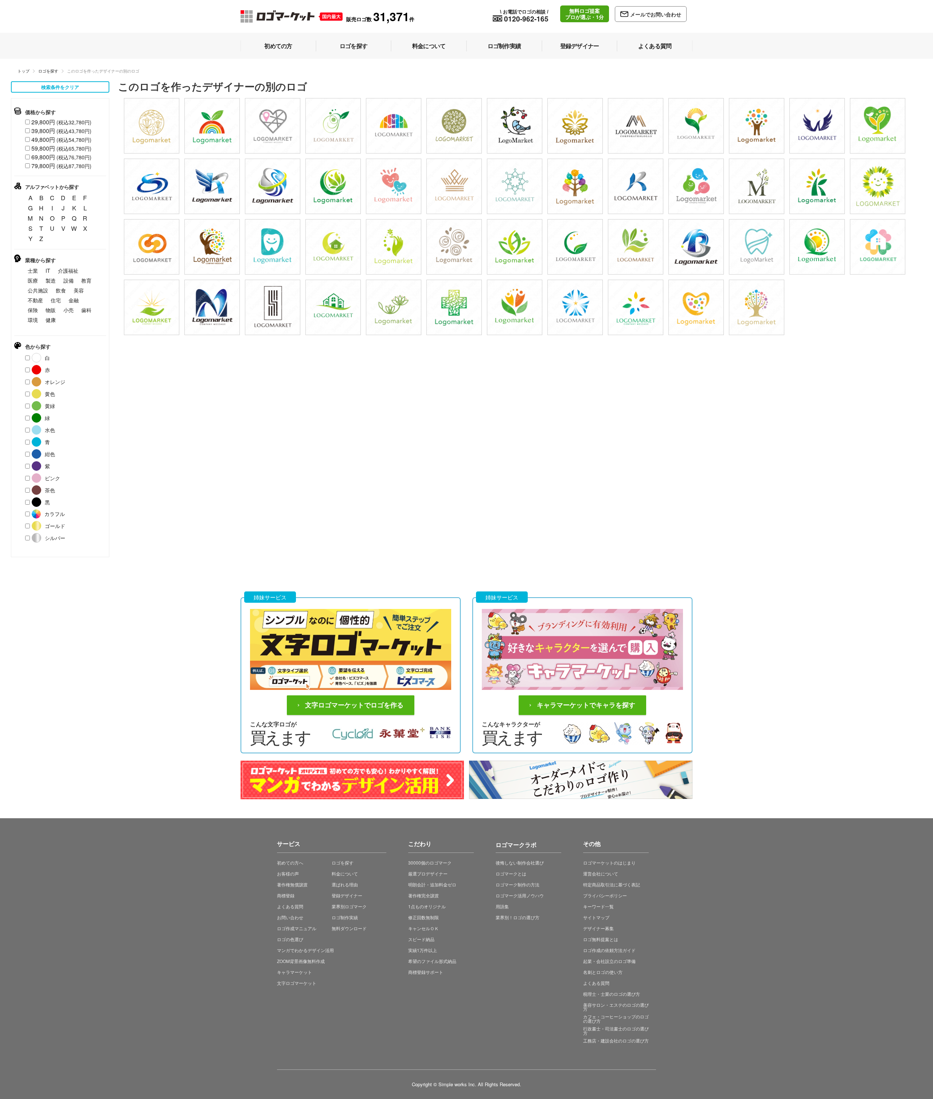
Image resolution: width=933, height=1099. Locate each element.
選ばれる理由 (345, 884)
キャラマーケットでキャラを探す (586, 705)
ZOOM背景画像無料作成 (301, 961)
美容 (79, 290)
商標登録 (285, 895)
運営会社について (600, 873)
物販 (51, 310)
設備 (68, 280)
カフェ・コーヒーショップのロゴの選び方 (616, 1018)
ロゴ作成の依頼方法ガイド (609, 950)
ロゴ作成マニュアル (296, 928)
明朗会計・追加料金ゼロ (432, 884)
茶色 (50, 490)
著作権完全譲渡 (423, 895)
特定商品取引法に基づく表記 (611, 884)
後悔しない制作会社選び (520, 862)
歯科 (86, 310)
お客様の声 (288, 873)
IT (48, 270)
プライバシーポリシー (605, 895)
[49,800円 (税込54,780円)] (514, 125)
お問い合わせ (290, 917)
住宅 (56, 300)
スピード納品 (421, 939)
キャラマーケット (294, 972)
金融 (74, 300)
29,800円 (61, 122)
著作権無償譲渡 (292, 884)
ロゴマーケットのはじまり (609, 862)
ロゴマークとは (511, 873)
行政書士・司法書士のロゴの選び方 (616, 1030)
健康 (51, 319)
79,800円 (61, 166)
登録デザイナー (347, 895)
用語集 (502, 906)
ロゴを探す (48, 71)
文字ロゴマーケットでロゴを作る (354, 705)
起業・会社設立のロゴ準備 (609, 961)
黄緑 (50, 405)
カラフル (54, 513)
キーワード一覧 (598, 906)
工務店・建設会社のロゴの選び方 (616, 1040)
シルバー (55, 537)
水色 (50, 430)
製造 (51, 280)
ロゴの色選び (290, 939)
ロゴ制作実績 (345, 917)
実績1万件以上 (422, 950)
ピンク (52, 478)
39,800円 (61, 131)
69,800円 (61, 157)
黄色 (50, 393)
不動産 (35, 300)
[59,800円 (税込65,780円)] (212, 186)
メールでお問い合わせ (655, 14)
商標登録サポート (425, 972)
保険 (33, 310)
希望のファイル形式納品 (432, 961)
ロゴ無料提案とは (600, 939)
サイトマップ (596, 917)
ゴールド (55, 525)
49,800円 (61, 139)
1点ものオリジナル (427, 906)
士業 (33, 270)
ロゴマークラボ (516, 843)
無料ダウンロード (349, 928)
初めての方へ (290, 862)
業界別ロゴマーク (349, 906)
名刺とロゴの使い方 (602, 972)
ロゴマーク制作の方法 (517, 884)
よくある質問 (290, 906)
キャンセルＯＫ (423, 928)
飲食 (61, 290)
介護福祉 (68, 270)
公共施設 (38, 290)
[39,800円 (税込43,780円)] (151, 125)
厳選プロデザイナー (428, 873)
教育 (86, 280)
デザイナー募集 (598, 928)
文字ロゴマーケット (296, 983)
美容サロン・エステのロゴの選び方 (616, 1007)
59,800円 (61, 148)
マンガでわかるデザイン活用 (305, 950)
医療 (33, 280)
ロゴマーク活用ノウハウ (520, 895)
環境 (33, 319)
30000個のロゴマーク (430, 862)
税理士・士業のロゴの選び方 (611, 994)
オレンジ (55, 381)
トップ (23, 71)
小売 (68, 310)
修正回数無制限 (423, 917)
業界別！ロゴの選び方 (517, 917)
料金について (345, 873)
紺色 (50, 454)
